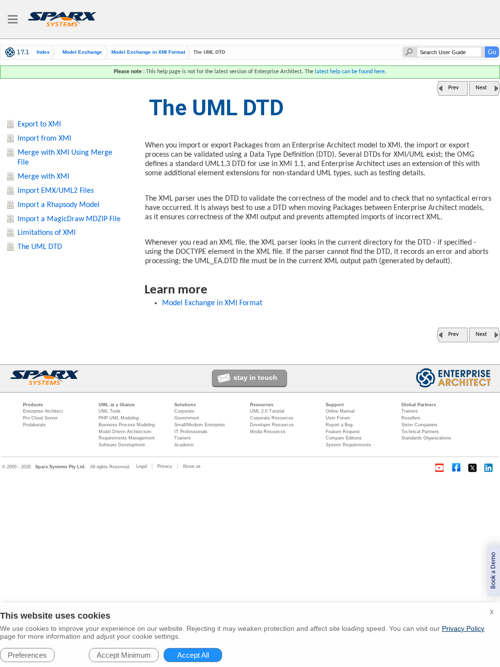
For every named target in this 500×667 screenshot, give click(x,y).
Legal (141, 466)
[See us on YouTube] (439, 468)
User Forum (338, 418)
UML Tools (110, 411)
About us (192, 466)
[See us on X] (473, 468)
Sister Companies (419, 424)
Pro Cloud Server (40, 418)
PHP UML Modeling (119, 418)
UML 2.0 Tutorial (267, 411)
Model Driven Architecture (125, 431)
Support (335, 404)
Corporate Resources (271, 418)
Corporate (184, 411)
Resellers (410, 418)
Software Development (122, 444)
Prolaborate (34, 424)
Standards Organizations (426, 438)
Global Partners (418, 404)
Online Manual (340, 411)
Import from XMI (44, 139)
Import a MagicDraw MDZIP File (69, 219)
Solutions (185, 404)
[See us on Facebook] (456, 468)
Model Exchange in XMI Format (148, 52)
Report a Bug (339, 424)
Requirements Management (127, 438)
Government (186, 418)
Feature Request (343, 431)
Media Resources (268, 431)
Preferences (27, 655)
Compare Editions (344, 438)
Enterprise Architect (43, 411)
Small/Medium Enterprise (199, 424)
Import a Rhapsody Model (59, 205)
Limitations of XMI (47, 233)
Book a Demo (493, 570)
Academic (184, 444)
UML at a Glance (117, 404)
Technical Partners (420, 431)
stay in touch (255, 377)
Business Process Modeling (127, 424)
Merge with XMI (43, 177)
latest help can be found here (350, 72)
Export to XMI (39, 124)
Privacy (164, 466)
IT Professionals (191, 431)
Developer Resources (272, 424)
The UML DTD (40, 247)
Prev (453, 88)
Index (43, 52)
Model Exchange (82, 52)
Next (481, 88)
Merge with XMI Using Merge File (65, 158)
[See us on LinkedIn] (489, 468)
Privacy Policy (463, 628)
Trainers (182, 438)
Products (33, 404)
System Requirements (348, 444)
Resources (261, 404)
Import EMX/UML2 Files (56, 191)
